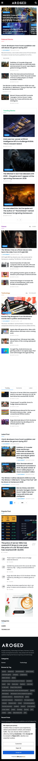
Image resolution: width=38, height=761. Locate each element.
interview (29, 684)
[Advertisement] (19, 371)
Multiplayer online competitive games (21, 693)
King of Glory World (16, 687)
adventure (10, 671)
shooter (23, 706)
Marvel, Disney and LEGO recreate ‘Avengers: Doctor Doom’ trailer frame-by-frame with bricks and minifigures (21, 98)
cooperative (23, 674)
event (3, 684)
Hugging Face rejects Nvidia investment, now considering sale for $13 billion (15, 31)
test (32, 709)
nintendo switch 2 (7, 697)
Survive (26, 709)
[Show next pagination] (26, 502)
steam (13, 709)
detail (13, 678)
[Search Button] (36, 3)
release (4, 703)
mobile (32, 690)
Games (7, 135)
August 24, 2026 (15, 50)
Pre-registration (29, 700)
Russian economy (7, 706)
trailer (4, 713)
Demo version (6, 678)
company (15, 674)
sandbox (16, 706)
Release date (12, 703)
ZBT (25, 713)
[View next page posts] (20, 220)
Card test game (6, 674)
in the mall (5, 687)
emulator (29, 681)
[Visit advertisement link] (19, 605)
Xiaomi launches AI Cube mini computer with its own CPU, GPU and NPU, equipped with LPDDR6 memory (22, 264)
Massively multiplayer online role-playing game (15, 690)
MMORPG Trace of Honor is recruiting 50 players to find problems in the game (14, 17)
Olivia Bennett (6, 50)
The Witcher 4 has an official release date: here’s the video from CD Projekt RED (16, 251)
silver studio (5, 709)
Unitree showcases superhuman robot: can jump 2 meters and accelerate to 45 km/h (20, 586)
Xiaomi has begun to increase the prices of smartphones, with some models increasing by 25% (21, 282)
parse (27, 697)
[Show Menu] (2, 3)
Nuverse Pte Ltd (18, 697)
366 (22, 503)
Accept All (18, 752)
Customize (18, 744)
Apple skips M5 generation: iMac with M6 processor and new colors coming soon (23, 331)
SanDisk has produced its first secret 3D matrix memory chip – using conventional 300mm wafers (22, 412)
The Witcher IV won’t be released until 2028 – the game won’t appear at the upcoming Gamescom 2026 (18, 176)
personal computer (7, 700)
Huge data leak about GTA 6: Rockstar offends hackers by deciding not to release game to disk (23, 422)
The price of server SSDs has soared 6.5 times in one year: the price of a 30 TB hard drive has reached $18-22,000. (23, 394)
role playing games (29, 703)
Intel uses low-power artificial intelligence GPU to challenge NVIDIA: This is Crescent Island (18, 141)
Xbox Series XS (17, 713)
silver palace (31, 706)
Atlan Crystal (29, 671)
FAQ (9, 684)
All (30, 226)
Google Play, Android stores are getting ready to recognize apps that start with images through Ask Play (23, 351)
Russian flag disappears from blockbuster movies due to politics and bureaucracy (16, 317)
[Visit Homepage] (19, 3)
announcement (20, 671)
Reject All (18, 748)
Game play (15, 684)
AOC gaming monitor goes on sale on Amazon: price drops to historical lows (23, 274)
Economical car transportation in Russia (13, 681)
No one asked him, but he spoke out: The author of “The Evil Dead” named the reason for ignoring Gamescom (18, 210)
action (4, 671)
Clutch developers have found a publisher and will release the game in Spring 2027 (18, 47)
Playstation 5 (18, 700)
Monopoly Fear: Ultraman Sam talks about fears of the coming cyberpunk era (23, 341)
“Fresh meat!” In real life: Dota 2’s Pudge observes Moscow (21, 403)
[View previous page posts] (17, 220)
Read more (7, 58)
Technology (6, 12)
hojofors (22, 684)
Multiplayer (5, 693)
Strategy (19, 709)
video (9, 713)
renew (19, 703)
